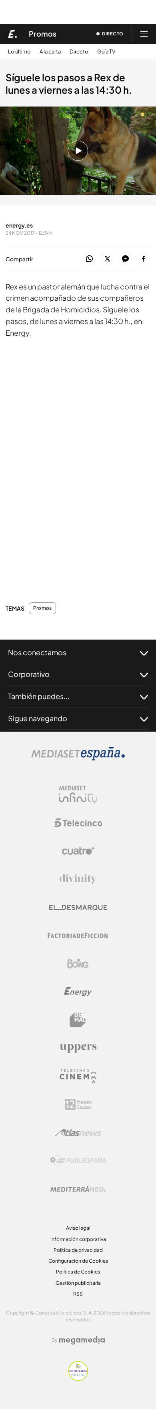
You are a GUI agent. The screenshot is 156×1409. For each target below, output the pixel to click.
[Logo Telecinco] (78, 823)
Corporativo (29, 674)
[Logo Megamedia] (82, 1340)
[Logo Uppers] (78, 1048)
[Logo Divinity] (78, 879)
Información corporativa (78, 1239)
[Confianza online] (78, 1378)
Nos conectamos (37, 652)
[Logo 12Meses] (78, 1104)
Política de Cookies (78, 1272)
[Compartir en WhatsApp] (89, 259)
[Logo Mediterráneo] (78, 1188)
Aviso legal (78, 1228)
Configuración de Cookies (78, 1261)
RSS (78, 1294)
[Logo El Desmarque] (78, 907)
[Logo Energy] (78, 992)
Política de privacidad (78, 1250)
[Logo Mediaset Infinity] (78, 795)
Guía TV (106, 51)
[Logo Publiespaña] (78, 1161)
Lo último (19, 51)
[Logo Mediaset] (78, 758)
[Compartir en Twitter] (107, 259)
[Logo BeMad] (78, 1020)
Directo (79, 51)
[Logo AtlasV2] (78, 1132)
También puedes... (39, 696)
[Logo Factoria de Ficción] (78, 935)
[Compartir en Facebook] (143, 259)
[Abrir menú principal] (144, 34)
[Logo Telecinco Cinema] (78, 1076)
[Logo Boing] (78, 964)
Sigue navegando (37, 718)
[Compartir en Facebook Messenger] (125, 259)
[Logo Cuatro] (78, 851)
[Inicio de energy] (12, 34)
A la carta (50, 51)
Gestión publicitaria (78, 1283)
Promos (42, 33)
